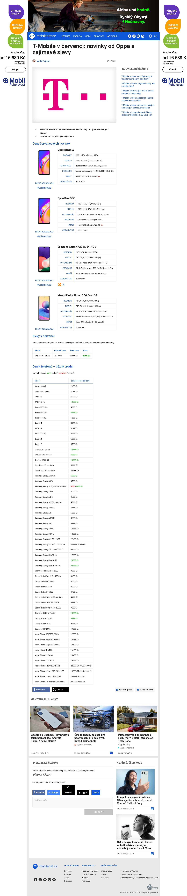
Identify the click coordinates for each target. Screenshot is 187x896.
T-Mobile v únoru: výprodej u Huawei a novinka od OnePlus (137, 99)
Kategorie (112, 36)
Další (96, 792)
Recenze (65, 36)
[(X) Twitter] (134, 36)
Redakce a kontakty (90, 871)
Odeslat (99, 812)
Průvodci (99, 36)
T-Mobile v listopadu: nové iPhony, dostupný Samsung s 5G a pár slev (136, 113)
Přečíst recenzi (44, 188)
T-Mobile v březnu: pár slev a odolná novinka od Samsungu (137, 92)
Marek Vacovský (37, 753)
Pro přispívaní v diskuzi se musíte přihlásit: (49, 782)
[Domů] (42, 36)
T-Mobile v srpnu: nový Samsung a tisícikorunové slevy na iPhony (136, 77)
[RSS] (54, 880)
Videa (88, 36)
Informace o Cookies (129, 871)
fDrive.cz (105, 874)
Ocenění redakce (89, 874)
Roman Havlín (79, 753)
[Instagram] (142, 36)
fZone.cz (105, 878)
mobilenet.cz (106, 871)
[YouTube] (138, 36)
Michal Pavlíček (123, 808)
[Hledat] (155, 36)
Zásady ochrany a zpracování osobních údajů (139, 878)
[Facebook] (129, 36)
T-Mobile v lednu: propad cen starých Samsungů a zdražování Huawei (137, 106)
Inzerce (85, 878)
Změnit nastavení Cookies (131, 874)
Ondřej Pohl (122, 753)
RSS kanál (86, 881)
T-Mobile (144, 689)
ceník (151, 689)
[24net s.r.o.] (152, 889)
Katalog (77, 36)
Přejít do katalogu (44, 183)
